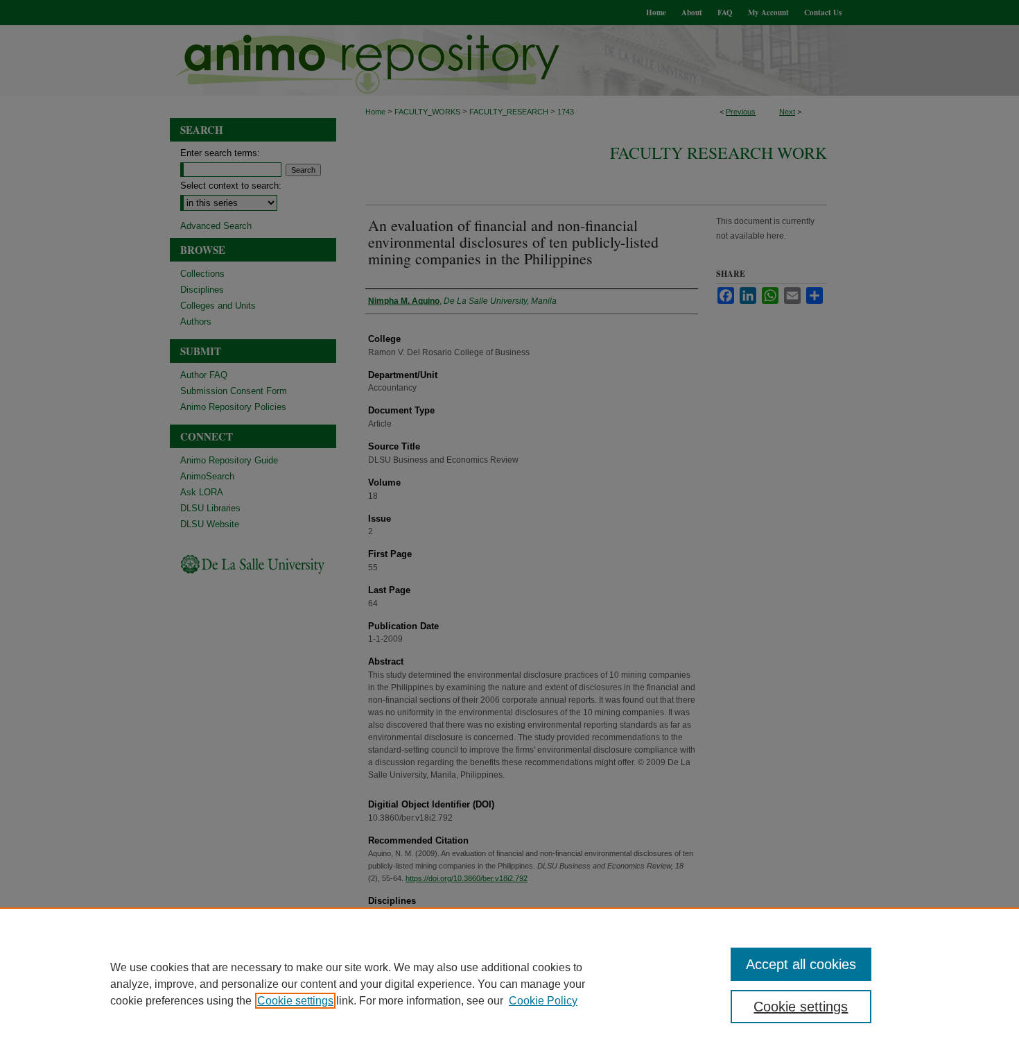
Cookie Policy (543, 1001)
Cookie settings (295, 1001)
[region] (509, 983)
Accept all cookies (801, 964)
